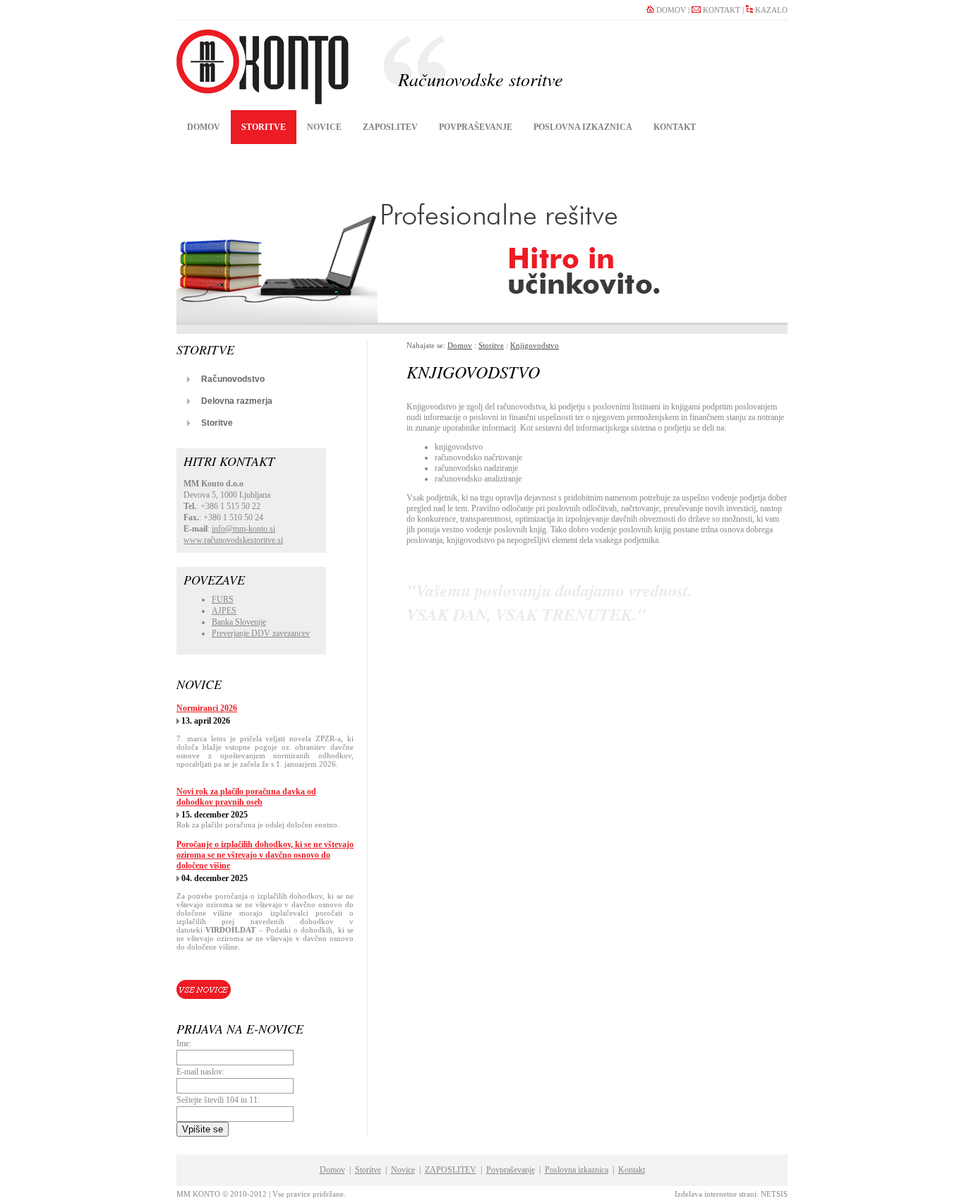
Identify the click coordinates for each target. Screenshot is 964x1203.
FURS (223, 599)
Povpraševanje (475, 127)
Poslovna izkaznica (583, 127)
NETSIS (774, 1194)
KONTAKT (720, 10)
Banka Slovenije (239, 622)
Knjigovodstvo (534, 345)
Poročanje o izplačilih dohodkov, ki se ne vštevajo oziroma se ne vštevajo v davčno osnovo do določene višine (265, 854)
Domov (203, 127)
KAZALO (770, 10)
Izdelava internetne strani (716, 1194)
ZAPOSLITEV (390, 127)
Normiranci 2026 (206, 708)
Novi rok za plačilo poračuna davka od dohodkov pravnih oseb (246, 796)
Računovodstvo (233, 379)
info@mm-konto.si (243, 529)
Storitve (263, 127)
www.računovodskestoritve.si (233, 540)
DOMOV (670, 10)
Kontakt (674, 127)
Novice (324, 127)
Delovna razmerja (236, 401)
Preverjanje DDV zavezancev (261, 633)
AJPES (224, 611)
